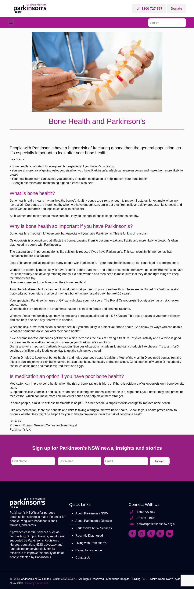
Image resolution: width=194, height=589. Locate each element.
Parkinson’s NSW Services (93, 528)
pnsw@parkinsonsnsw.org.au (156, 524)
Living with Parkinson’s (90, 543)
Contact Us (82, 557)
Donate (176, 8)
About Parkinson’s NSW (91, 513)
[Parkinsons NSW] (30, 8)
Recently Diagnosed (89, 535)
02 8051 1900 (146, 518)
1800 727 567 (151, 8)
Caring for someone (88, 550)
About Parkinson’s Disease (93, 520)
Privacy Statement (36, 583)
